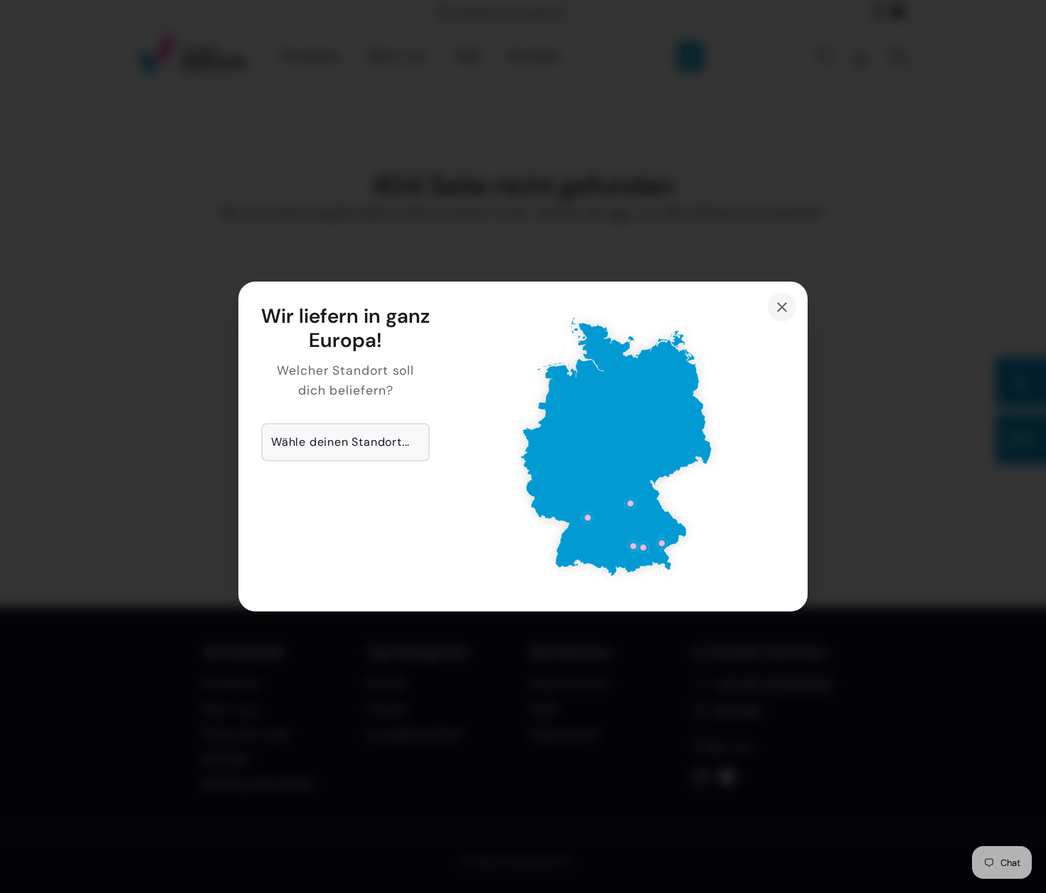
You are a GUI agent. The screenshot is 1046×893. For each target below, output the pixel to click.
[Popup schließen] (782, 307)
